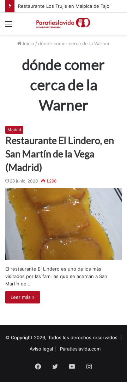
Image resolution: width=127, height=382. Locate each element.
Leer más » (23, 297)
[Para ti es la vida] (63, 24)
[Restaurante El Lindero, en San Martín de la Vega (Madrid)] (63, 224)
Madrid (14, 129)
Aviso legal (41, 349)
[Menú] (8, 26)
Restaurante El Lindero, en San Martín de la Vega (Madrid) (59, 153)
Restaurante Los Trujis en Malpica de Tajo (63, 6)
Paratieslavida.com (80, 349)
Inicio (28, 43)
